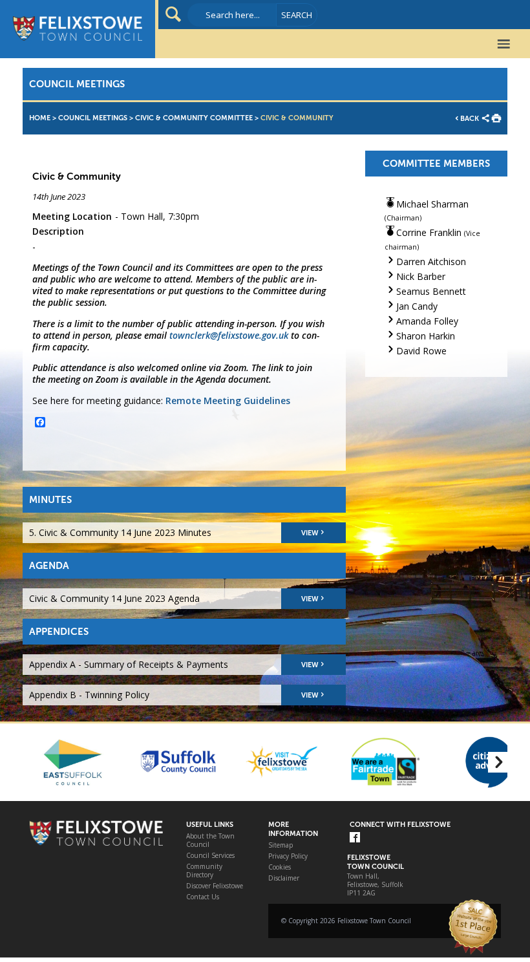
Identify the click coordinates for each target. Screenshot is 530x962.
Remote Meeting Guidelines (227, 400)
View (310, 533)
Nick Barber (420, 276)
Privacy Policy (288, 856)
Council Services (210, 855)
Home (39, 118)
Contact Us (202, 897)
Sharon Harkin (425, 336)
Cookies (279, 867)
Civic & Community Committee (194, 118)
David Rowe (421, 351)
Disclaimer (283, 878)
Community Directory (204, 870)
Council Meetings (92, 118)
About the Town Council (210, 840)
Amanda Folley (427, 321)
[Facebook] (355, 838)
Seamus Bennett (431, 291)
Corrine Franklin (428, 232)
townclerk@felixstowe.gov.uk (228, 335)
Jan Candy (417, 306)
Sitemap (280, 845)
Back (469, 118)
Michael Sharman (432, 204)
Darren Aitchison (431, 261)
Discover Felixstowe (214, 886)
